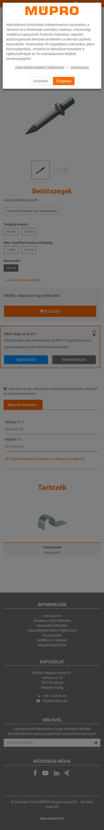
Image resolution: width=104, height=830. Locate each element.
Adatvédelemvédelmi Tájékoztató (39, 67)
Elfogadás (63, 81)
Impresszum (79, 67)
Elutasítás (40, 81)
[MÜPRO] (52, 10)
